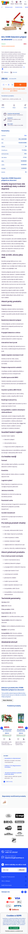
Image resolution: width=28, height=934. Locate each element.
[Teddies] (19, 834)
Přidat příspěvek (7, 700)
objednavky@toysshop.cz (14, 858)
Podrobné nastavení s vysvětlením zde (14, 930)
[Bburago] (19, 816)
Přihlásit (21, 870)
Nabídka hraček (8, 7)
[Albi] (8, 816)
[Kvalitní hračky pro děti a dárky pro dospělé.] (1, 7)
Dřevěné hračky (18, 7)
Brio (25, 135)
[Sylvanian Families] (8, 834)
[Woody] (14, 840)
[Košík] (20, 3)
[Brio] (25, 44)
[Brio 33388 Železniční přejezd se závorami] (4, 802)
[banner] (6, 3)
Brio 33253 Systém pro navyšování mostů (7, 730)
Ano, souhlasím (14, 928)
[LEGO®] (19, 828)
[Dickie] (8, 828)
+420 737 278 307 (11, 852)
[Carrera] (19, 822)
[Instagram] (25, 892)
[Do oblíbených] (4, 739)
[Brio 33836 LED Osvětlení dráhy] (20, 718)
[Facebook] (22, 892)
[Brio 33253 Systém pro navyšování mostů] (6, 718)
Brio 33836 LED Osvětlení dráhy (21, 730)
